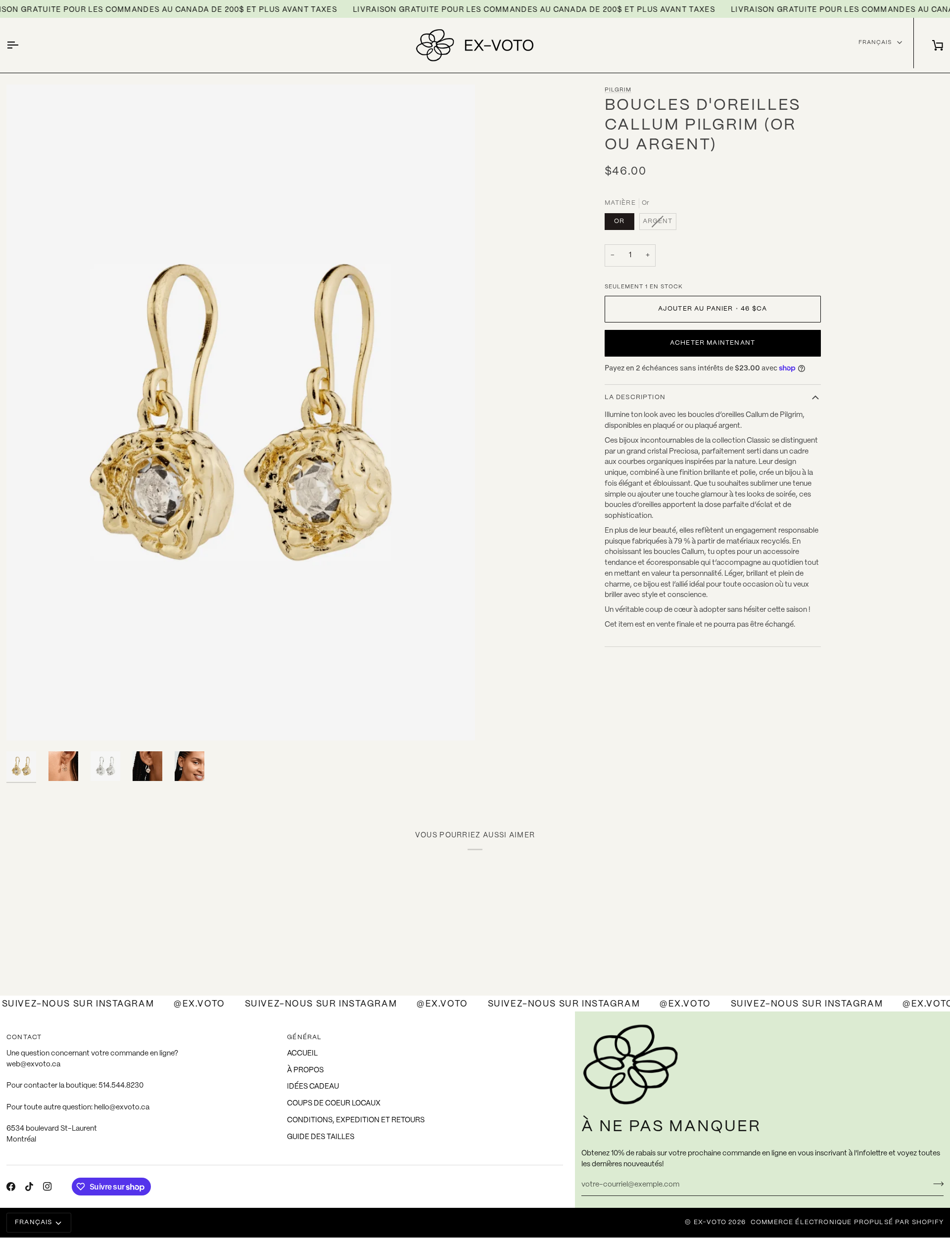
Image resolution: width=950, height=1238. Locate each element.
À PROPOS (305, 1070)
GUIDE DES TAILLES (320, 1137)
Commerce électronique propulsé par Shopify (847, 1222)
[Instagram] (47, 1186)
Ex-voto (710, 1222)
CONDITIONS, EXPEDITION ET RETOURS (356, 1120)
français (875, 42)
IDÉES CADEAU (313, 1086)
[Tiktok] (29, 1186)
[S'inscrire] (935, 1184)
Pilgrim (618, 89)
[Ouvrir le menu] (21, 45)
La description (635, 397)
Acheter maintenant (712, 343)
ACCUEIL (302, 1053)
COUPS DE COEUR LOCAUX (333, 1103)
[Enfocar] (25, 722)
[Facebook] (10, 1186)
